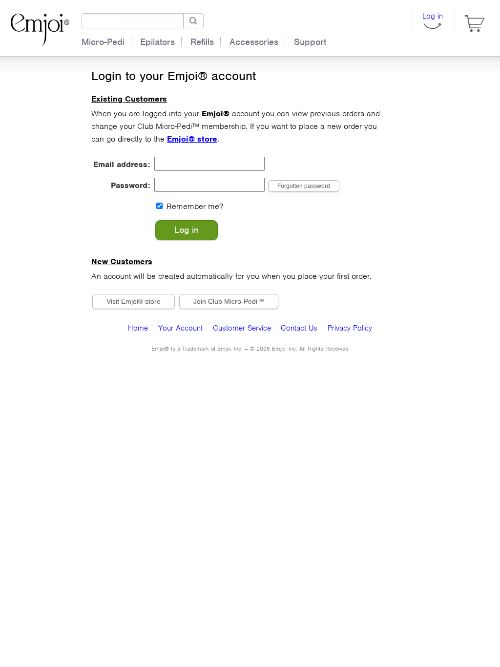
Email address (120, 164)
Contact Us (299, 328)
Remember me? (195, 206)
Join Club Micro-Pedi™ (228, 301)
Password (129, 185)
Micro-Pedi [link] (103, 41)
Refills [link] (202, 41)
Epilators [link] (157, 41)
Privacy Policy (350, 328)
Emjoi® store (192, 139)
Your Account (180, 328)
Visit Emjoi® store (133, 301)
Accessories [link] (253, 41)
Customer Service (242, 328)
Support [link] (310, 41)
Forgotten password (303, 186)
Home (138, 328)
